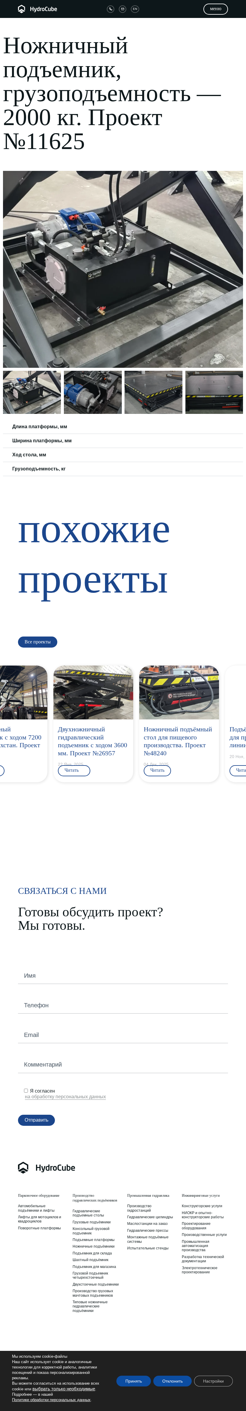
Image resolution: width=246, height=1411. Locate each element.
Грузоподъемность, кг (39, 468)
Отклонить (172, 1381)
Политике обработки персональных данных (51, 1400)
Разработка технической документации (203, 1259)
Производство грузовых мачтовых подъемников (93, 1293)
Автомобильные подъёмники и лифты (36, 1208)
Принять (133, 1381)
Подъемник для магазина (94, 1267)
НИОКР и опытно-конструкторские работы (203, 1215)
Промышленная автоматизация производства (195, 1246)
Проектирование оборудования (196, 1226)
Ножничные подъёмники (94, 1246)
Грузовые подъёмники (92, 1222)
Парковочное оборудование (38, 1195)
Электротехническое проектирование (200, 1270)
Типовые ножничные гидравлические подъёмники (90, 1306)
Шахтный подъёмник (90, 1260)
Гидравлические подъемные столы (88, 1213)
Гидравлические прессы (147, 1230)
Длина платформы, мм (39, 426)
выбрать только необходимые (63, 1388)
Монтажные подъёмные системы (148, 1239)
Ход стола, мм (29, 454)
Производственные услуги (204, 1235)
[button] (8, 269)
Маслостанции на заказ (147, 1224)
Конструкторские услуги (202, 1206)
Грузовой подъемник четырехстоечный (90, 1275)
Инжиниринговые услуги (201, 1195)
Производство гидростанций (139, 1208)
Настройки (213, 1381)
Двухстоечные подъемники (96, 1284)
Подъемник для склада (92, 1253)
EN (135, 8)
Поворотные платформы (39, 1228)
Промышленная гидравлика (148, 1195)
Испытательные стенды (148, 1248)
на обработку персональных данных (65, 1096)
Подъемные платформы (94, 1240)
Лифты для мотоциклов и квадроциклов (39, 1219)
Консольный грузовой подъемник (91, 1231)
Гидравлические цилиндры (150, 1217)
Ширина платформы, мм (42, 440)
